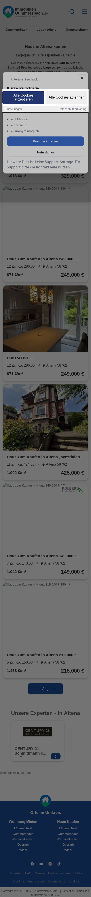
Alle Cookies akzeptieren (23, 97)
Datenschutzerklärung (72, 109)
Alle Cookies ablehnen (66, 97)
